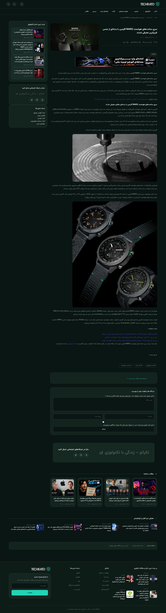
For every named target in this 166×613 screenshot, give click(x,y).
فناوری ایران (41, 115)
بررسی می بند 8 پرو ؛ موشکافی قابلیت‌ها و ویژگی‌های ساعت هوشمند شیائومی (131, 337)
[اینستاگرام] (81, 455)
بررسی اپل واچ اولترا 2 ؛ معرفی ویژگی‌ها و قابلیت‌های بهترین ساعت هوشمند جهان (129, 340)
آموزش (78, 577)
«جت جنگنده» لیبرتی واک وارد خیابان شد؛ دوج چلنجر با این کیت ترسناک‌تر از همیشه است (24, 59)
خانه (155, 18)
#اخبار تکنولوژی (150, 365)
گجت (113, 11)
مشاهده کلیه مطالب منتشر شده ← (137, 379)
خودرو (136, 11)
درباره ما (106, 577)
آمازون (78, 573)
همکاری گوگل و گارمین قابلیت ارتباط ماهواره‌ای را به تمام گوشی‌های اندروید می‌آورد (129, 334)
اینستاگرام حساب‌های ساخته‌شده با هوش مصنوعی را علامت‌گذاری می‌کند (145, 500)
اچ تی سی (77, 589)
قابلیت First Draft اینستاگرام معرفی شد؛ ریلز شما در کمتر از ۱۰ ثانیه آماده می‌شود (60, 528)
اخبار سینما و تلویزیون (38, 121)
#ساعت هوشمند (126, 365)
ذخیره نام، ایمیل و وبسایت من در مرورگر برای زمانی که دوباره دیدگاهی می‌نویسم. (128, 425)
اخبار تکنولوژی (72, 344)
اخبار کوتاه (149, 18)
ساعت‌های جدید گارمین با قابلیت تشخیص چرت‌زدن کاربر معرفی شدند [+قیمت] (121, 99)
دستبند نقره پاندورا (138, 546)
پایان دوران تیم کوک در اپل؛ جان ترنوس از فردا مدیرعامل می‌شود (64, 499)
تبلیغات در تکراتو (104, 573)
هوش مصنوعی (123, 11)
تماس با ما (106, 581)
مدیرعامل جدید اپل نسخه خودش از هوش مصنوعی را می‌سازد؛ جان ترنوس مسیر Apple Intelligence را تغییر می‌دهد (23, 45)
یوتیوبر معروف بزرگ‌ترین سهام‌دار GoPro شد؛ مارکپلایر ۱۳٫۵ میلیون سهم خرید (90, 500)
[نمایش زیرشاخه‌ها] (143, 11)
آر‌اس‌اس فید (105, 589)
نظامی (87, 11)
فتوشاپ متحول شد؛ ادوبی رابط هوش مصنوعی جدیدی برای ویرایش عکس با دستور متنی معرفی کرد (135, 528)
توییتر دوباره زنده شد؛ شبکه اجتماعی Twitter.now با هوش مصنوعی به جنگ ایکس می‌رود (98, 528)
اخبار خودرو (41, 118)
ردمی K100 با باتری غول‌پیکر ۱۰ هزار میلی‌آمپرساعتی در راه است (23, 71)
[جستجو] (8, 4)
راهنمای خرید (104, 11)
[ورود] (22, 4)
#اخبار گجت (138, 365)
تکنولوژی (147, 11)
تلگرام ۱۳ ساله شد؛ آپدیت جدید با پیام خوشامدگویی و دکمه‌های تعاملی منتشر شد (23, 528)
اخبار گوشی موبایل (39, 113)
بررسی (94, 11)
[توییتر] (86, 455)
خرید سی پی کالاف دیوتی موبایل (119, 546)
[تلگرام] (75, 455)
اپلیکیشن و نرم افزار (74, 585)
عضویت (29, 593)
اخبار (155, 11)
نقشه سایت (105, 585)
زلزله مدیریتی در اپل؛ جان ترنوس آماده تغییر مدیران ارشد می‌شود (118, 499)
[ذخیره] (136, 482)
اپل (79, 581)
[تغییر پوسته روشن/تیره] (14, 4)
